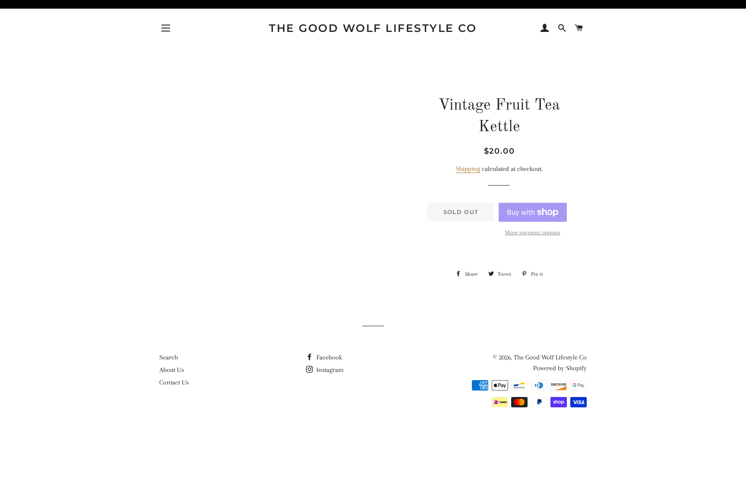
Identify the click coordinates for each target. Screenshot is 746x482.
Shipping (468, 169)
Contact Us (174, 382)
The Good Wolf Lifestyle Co (373, 28)
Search (168, 357)
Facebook (328, 357)
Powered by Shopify (560, 368)
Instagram (329, 370)
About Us (171, 370)
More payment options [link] (532, 232)
